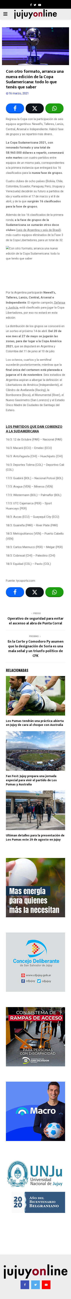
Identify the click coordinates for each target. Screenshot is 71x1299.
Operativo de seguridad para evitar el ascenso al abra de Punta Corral (35, 621)
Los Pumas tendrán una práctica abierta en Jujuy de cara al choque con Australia (35, 723)
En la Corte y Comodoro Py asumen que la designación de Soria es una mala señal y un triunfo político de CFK (36, 649)
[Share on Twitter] (35, 108)
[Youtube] (46, 1284)
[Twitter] (35, 1284)
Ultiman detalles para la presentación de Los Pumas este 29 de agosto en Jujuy (35, 837)
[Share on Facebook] (15, 108)
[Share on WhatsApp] (54, 108)
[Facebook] (25, 1284)
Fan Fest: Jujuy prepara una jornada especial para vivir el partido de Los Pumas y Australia (31, 780)
